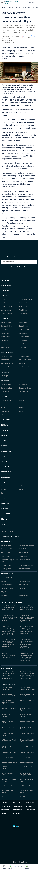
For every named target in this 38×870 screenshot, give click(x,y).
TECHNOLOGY (6, 477)
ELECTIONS (5, 508)
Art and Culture (6, 400)
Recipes (21, 407)
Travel (21, 411)
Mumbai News (5, 340)
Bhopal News (23, 322)
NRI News (4, 595)
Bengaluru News (6, 322)
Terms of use (30, 802)
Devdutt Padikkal (6, 306)
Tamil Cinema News (25, 360)
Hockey (3, 489)
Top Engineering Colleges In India (25, 774)
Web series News (6, 367)
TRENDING (4, 425)
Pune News (22, 344)
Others (3, 493)
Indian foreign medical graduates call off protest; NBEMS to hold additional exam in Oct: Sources (9, 643)
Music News (5, 360)
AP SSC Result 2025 (8, 727)
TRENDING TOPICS (7, 574)
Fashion (3, 404)
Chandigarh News (6, 326)
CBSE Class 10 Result (27, 762)
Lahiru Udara (23, 313)
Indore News (5, 333)
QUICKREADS (5, 514)
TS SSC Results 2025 (27, 721)
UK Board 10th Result (27, 752)
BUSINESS (4, 430)
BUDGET (4, 446)
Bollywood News (6, 356)
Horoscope (4, 376)
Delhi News (4, 329)
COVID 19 (4, 519)
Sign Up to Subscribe (19, 267)
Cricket (18, 7)
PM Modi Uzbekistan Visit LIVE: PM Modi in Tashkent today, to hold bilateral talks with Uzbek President (27, 675)
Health (3, 407)
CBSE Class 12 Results (9, 762)
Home (3, 7)
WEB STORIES (5, 420)
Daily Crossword (24, 528)
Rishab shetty (23, 556)
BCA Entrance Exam (26, 786)
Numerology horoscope (26, 565)
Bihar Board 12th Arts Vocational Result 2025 (27, 688)
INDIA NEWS (5, 290)
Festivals (21, 404)
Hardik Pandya (23, 306)
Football (21, 486)
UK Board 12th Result (9, 752)
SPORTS (3, 482)
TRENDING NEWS (7, 542)
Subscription (5, 810)
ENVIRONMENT (6, 451)
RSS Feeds (16, 813)
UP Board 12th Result (9, 740)
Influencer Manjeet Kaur (26, 545)
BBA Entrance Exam (8, 786)
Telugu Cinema (23, 585)
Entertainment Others (26, 367)
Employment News (25, 388)
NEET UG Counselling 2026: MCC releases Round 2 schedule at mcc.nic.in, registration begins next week (27, 657)
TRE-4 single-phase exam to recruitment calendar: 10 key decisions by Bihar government (26, 630)
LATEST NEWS (5, 280)
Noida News (23, 340)
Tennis (21, 489)
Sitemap (3, 813)
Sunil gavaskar (23, 552)
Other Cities (23, 347)
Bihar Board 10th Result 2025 (7, 688)
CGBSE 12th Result (26, 746)
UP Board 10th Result (27, 733)
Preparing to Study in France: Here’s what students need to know (27, 607)
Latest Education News (11, 602)
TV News (22, 363)
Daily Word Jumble (7, 531)
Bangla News (23, 588)
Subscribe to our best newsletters (19, 257)
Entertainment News (7, 588)
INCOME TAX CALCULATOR (10, 536)
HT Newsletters (30, 806)
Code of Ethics (30, 810)
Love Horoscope (6, 565)
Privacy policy (5, 806)
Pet (2, 415)
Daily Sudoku (5, 528)
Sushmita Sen (23, 549)
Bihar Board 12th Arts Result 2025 (27, 695)
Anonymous (7, 42)
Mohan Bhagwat (6, 545)
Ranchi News (5, 347)
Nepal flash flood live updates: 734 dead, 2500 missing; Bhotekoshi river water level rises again (9, 675)
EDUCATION (5, 381)
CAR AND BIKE (6, 472)
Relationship (5, 411)
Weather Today (18, 806)
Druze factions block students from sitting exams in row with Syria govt (8, 608)
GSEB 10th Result (26, 767)
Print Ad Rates (17, 810)
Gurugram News (24, 329)
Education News (24, 391)
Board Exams (23, 384)
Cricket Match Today (25, 299)
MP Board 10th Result (27, 700)
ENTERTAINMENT (7, 352)
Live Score (4, 303)
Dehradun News (24, 326)
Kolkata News (5, 337)
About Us (4, 802)
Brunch (21, 400)
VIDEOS (3, 441)
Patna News (5, 344)
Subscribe (32, 2)
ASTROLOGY (5, 372)
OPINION (4, 461)
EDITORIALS (5, 467)
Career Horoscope (24, 560)
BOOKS (3, 498)
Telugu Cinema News (7, 363)
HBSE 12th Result (7, 757)
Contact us (16, 802)
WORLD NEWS (6, 285)
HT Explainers (23, 595)
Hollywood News (24, 356)
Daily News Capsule (8, 261)
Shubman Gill (23, 303)
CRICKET (4, 296)
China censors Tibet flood (9, 549)
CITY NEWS (5, 319)
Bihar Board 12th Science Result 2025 (8, 695)
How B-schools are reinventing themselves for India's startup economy (9, 618)
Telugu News (5, 592)
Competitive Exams (7, 388)
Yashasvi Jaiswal (6, 310)
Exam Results (5, 391)
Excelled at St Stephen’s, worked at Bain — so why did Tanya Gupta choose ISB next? (27, 619)
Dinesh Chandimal (6, 313)
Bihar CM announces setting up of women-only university (9, 655)
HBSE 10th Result (26, 757)
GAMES (3, 524)
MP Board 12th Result (9, 708)
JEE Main (5, 797)
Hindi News (22, 592)
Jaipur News (23, 333)
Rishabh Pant (23, 310)
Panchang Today (6, 569)
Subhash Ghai (5, 552)
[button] (2, 2)
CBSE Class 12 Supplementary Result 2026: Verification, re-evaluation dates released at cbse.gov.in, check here (27, 644)
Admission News (6, 384)
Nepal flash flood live (25, 569)
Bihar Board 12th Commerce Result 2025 (8, 702)
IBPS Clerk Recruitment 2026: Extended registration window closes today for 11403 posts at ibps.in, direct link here (9, 631)
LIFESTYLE (4, 397)
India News (26, 7)
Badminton (4, 486)
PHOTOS (4, 435)
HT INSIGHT (5, 503)
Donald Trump (5, 556)
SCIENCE (4, 456)
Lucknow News (24, 337)
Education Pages (8, 684)
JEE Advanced (24, 797)
